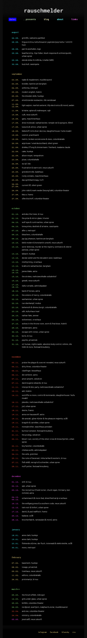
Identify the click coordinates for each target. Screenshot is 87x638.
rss (74, 632)
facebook (54, 632)
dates (12, 19)
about (60, 19)
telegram (42, 632)
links (74, 19)
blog (46, 19)
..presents (29, 19)
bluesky (65, 632)
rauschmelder (43, 11)
